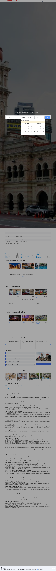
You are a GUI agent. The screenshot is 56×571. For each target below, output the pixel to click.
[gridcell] (24, 126)
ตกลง (53, 568)
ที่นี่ (37, 569)
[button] (21, 123)
